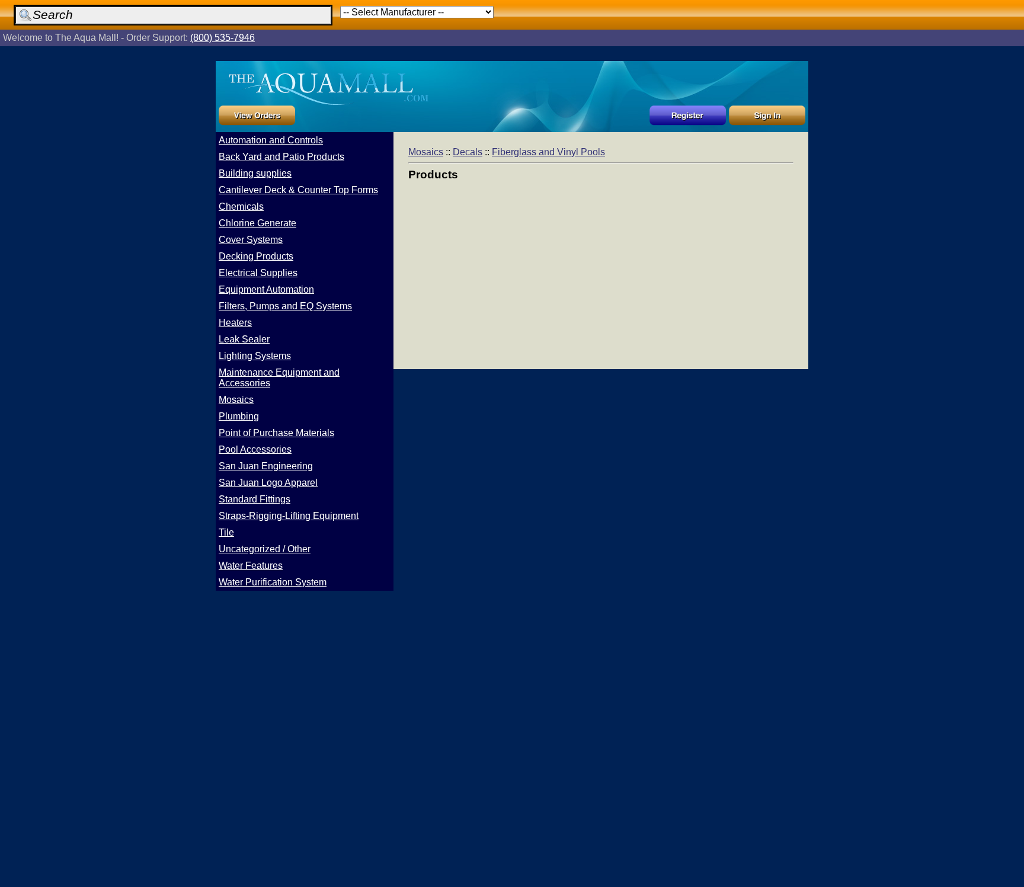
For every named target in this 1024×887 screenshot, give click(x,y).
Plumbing (239, 416)
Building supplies (255, 173)
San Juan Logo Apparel (268, 483)
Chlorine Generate (257, 223)
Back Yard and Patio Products (281, 157)
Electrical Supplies (258, 273)
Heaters (235, 323)
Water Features (251, 566)
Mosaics (236, 400)
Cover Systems (251, 240)
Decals (467, 152)
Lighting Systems (255, 356)
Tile (226, 532)
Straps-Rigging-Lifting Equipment (289, 516)
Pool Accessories (255, 449)
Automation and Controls (271, 140)
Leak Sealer (244, 339)
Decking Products (256, 256)
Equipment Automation (266, 289)
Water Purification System (273, 582)
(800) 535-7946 (222, 38)
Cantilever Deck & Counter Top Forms (298, 190)
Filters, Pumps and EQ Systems (285, 306)
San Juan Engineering (266, 466)
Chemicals (241, 206)
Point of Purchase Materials (276, 433)
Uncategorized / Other (265, 549)
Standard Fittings (254, 499)
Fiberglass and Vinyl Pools (548, 152)
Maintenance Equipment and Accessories (279, 377)
